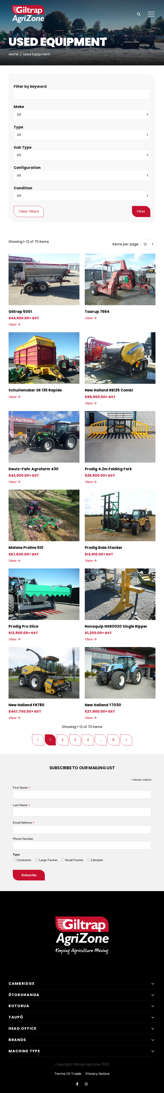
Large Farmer (48, 860)
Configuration (27, 167)
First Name (21, 788)
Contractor (24, 860)
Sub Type (22, 147)
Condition (23, 188)
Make (19, 106)
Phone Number (23, 838)
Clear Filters (29, 211)
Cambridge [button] (21, 983)
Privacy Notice (97, 1073)
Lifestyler (97, 860)
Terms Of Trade (67, 1073)
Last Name (21, 805)
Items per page (125, 244)
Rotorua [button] (19, 1005)
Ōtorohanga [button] (24, 994)
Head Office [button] (23, 1028)
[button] (151, 14)
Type (18, 127)
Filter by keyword (30, 86)
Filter (141, 211)
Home (14, 54)
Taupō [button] (16, 1017)
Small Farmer (74, 860)
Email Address (24, 823)
